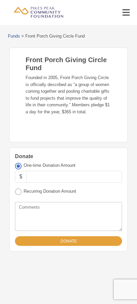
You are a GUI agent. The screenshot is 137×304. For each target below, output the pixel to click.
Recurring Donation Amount (50, 191)
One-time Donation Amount (49, 165)
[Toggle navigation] (126, 12)
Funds (14, 36)
